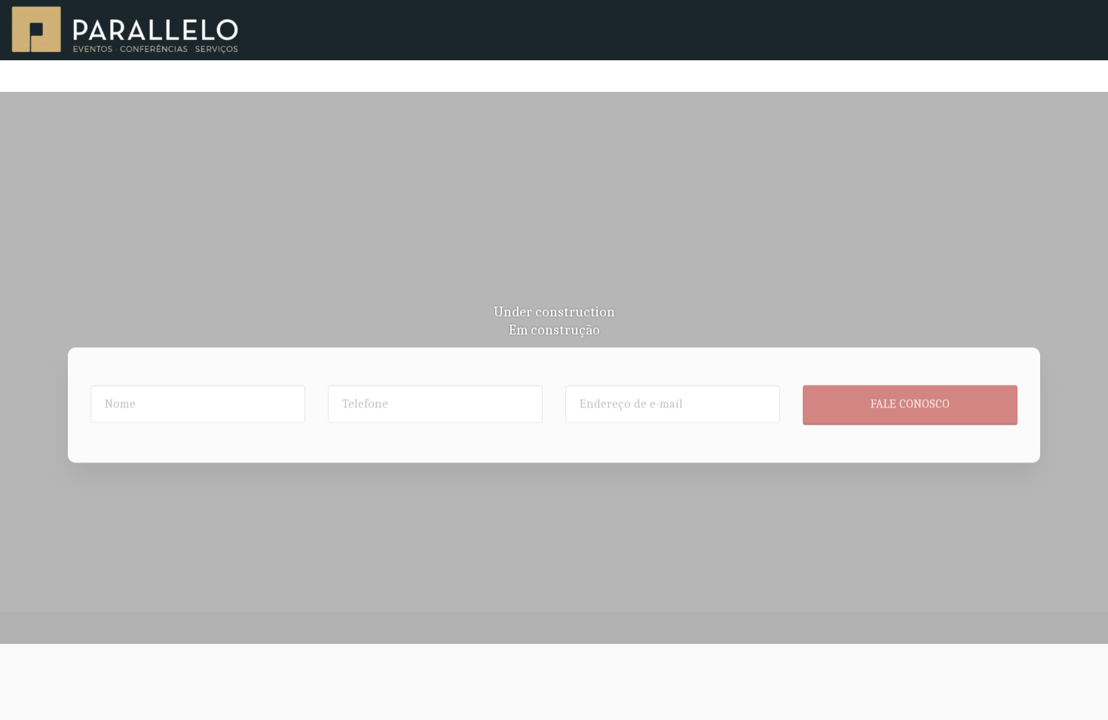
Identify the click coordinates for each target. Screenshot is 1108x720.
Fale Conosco (910, 372)
